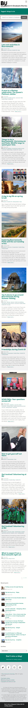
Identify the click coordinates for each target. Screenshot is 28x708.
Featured (5, 50)
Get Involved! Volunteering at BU (13, 527)
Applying (12, 404)
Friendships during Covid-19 (14, 349)
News (22, 97)
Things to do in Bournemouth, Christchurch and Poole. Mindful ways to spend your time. (14, 142)
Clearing (8, 302)
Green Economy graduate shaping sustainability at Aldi (14, 604)
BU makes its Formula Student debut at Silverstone (15, 598)
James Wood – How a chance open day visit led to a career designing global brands (15, 615)
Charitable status (5, 678)
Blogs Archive (5, 558)
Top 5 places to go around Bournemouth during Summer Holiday (12, 297)
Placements (4, 406)
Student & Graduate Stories (15, 6)
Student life (14, 50)
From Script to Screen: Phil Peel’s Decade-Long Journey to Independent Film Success (15, 622)
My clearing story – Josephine (13, 640)
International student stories (9, 97)
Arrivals (4, 302)
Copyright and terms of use (8, 681)
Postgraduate (15, 247)
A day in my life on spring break (12, 197)
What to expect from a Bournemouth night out (11, 554)
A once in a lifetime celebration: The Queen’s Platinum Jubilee (12, 92)
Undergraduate (15, 201)
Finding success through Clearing (14, 587)
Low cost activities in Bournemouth (11, 46)
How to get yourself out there (12, 455)
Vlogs (18, 50)
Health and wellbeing (7, 148)
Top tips (20, 149)
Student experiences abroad (19, 406)
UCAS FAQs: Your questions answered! (13, 400)
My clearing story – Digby (12, 592)
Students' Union (13, 533)
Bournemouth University (4, 4)
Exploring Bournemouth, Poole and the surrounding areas (13, 242)
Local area (9, 50)
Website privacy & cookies (7, 680)
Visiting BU (15, 407)
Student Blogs (5, 99)
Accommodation (6, 404)
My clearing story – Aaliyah (12, 627)
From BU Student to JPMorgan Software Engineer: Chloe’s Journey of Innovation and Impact (15, 634)
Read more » (18, 111)
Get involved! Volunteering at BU (14, 475)
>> (25, 578)
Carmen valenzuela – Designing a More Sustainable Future (15, 609)
